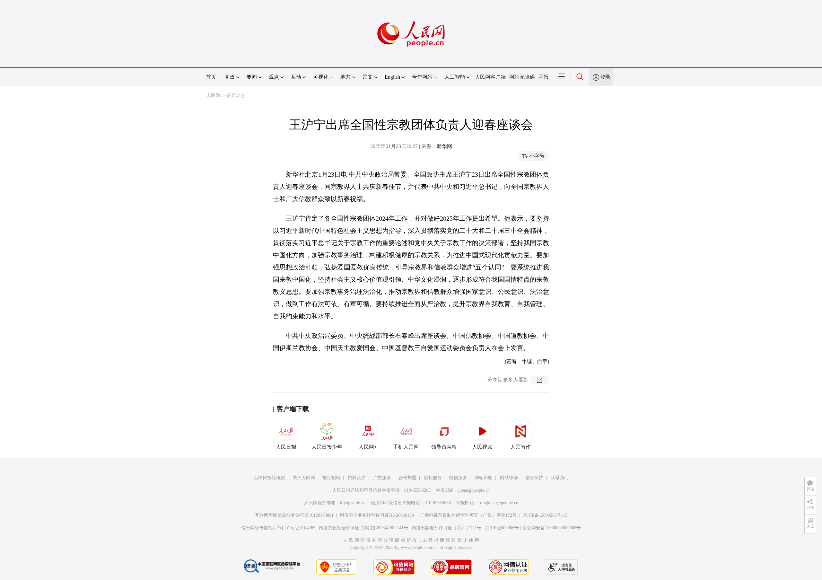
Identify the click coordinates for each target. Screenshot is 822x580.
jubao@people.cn (474, 490)
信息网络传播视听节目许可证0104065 (278, 527)
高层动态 (236, 95)
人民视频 (482, 447)
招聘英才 (357, 477)
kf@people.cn (352, 502)
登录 (605, 77)
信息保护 (534, 477)
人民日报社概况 (269, 477)
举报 (543, 77)
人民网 (213, 95)
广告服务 (382, 477)
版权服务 (433, 477)
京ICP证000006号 (502, 527)
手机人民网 (406, 447)
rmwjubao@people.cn (498, 502)
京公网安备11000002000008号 (551, 527)
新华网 (444, 146)
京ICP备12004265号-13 (545, 515)
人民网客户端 (490, 77)
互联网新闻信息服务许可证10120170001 (294, 515)
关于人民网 (304, 477)
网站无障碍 (522, 77)
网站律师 (509, 477)
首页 (211, 77)
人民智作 (520, 447)
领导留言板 (444, 447)
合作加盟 (407, 477)
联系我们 (560, 477)
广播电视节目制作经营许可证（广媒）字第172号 (468, 515)
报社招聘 (331, 477)
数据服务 (458, 477)
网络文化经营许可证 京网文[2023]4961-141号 (363, 527)
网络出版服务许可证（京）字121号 (446, 527)
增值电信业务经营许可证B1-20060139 (377, 515)
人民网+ (368, 447)
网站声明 (484, 477)
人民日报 (286, 447)
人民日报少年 (326, 447)
